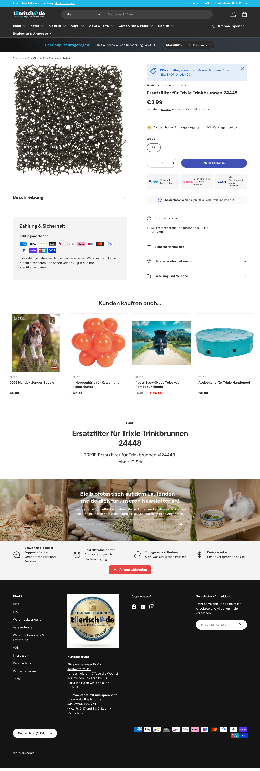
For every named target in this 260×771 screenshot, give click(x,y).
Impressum (21, 655)
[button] (244, 14)
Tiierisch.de (28, 752)
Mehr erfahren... (65, 3)
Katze (35, 26)
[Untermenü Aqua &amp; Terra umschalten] (112, 25)
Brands (193, 3)
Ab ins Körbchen (214, 163)
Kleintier (55, 26)
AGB (16, 648)
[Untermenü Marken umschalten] (172, 25)
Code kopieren (202, 45)
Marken (163, 26)
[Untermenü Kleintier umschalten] (64, 25)
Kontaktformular (79, 669)
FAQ (206, 3)
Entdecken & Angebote (30, 34)
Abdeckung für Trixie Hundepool (224, 382)
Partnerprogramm (25, 671)
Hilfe (16, 604)
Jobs (16, 679)
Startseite (18, 58)
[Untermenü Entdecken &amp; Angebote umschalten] (51, 33)
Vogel (75, 26)
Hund (17, 26)
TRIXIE (150, 85)
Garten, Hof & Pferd (133, 26)
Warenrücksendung (27, 619)
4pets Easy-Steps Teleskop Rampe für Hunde (157, 384)
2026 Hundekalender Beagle (32, 382)
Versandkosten (24, 627)
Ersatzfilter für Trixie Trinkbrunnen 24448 (48, 58)
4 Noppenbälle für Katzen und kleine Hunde (96, 384)
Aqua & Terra (99, 26)
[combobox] (137, 14)
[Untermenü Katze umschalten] (42, 25)
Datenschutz (22, 663)
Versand (166, 109)
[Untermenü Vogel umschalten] (82, 25)
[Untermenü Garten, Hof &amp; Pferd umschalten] (151, 25)
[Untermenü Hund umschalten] (24, 25)
